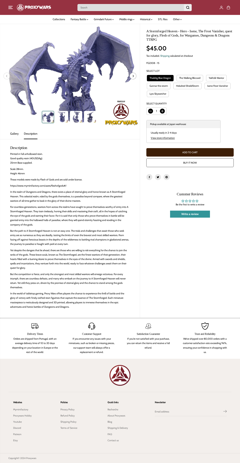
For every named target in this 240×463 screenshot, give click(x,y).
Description (30, 133)
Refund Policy (67, 415)
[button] (10, 7)
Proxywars (31, 458)
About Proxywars (116, 415)
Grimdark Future (103, 19)
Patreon (17, 434)
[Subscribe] (225, 411)
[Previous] (7, 76)
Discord (17, 427)
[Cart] (228, 7)
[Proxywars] (33, 7)
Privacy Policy (67, 409)
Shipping (165, 55)
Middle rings (126, 19)
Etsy (15, 440)
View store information (163, 138)
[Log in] (221, 7)
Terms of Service (68, 427)
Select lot (153, 70)
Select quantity (156, 103)
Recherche (113, 409)
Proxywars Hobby (22, 415)
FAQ (110, 434)
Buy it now (190, 162)
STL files (162, 19)
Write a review (190, 214)
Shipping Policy (68, 421)
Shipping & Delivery (118, 427)
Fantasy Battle (79, 19)
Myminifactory (20, 409)
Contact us (113, 440)
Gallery (14, 133)
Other (176, 19)
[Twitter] (158, 177)
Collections (59, 19)
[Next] (133, 76)
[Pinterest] (167, 177)
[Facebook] (149, 177)
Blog (110, 421)
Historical (145, 19)
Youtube (17, 421)
